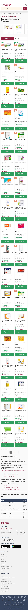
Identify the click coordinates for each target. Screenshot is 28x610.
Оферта (2, 570)
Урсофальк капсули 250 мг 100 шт (12, 489)
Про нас (2, 554)
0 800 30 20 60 (6, 528)
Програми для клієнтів (6, 581)
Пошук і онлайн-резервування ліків (8, 577)
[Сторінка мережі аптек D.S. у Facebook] (2, 540)
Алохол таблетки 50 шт (9, 476)
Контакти (3, 564)
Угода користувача (5, 568)
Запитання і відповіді (5, 586)
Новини (2, 557)
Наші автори (3, 563)
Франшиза (3, 559)
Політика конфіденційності (6, 566)
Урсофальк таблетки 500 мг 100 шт (12, 485)
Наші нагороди (4, 555)
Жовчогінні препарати (6, 15)
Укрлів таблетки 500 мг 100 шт (11, 487)
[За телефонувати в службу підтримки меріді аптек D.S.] (20, 5)
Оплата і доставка (5, 588)
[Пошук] (25, 8)
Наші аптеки (3, 579)
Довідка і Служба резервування (8, 583)
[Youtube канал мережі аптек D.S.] (7, 540)
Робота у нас (3, 561)
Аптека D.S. (3, 13)
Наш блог (3, 575)
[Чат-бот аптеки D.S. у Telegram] (10, 540)
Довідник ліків (4, 591)
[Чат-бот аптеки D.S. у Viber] (13, 540)
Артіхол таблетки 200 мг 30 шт (11, 474)
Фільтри (7, 38)
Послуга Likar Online (5, 590)
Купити (8, 60)
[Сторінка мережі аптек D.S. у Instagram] (4, 540)
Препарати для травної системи (15, 13)
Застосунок (3, 584)
